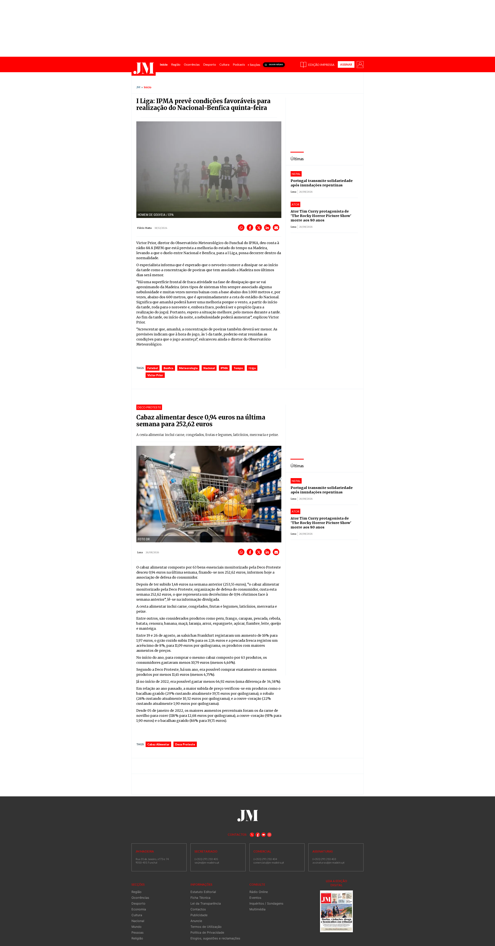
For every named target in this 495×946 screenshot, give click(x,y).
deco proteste (185, 744)
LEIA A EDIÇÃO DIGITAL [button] (336, 883)
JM (138, 87)
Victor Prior (155, 375)
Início (147, 87)
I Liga (252, 368)
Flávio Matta (144, 227)
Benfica (168, 368)
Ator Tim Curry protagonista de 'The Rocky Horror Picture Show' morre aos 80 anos (321, 215)
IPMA (224, 368)
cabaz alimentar (158, 744)
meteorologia (188, 368)
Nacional (209, 368)
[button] (360, 64)
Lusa (293, 191)
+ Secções (254, 64)
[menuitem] (164, 65)
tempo (238, 368)
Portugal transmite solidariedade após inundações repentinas (322, 182)
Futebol (152, 368)
